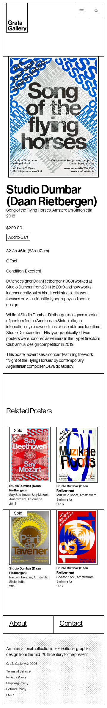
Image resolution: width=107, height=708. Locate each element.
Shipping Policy (17, 683)
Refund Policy (16, 689)
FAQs (10, 695)
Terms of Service (18, 671)
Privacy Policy (16, 677)
